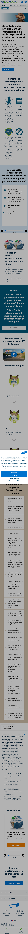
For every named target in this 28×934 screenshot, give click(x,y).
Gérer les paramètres (14, 478)
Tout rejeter (14, 475)
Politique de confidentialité (14, 480)
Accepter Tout (14, 472)
